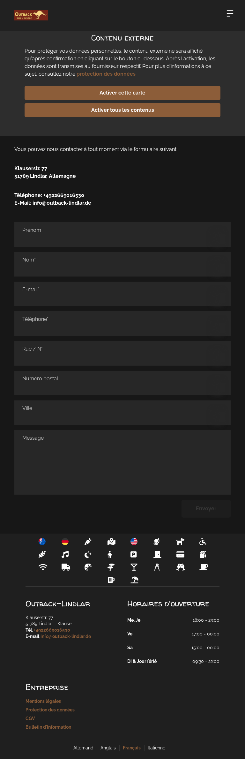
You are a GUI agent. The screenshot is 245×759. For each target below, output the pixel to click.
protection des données (106, 74)
